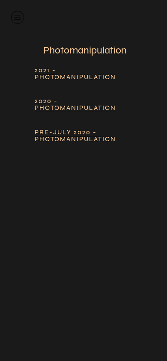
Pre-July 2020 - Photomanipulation (75, 135)
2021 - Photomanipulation (75, 73)
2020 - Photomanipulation (75, 104)
